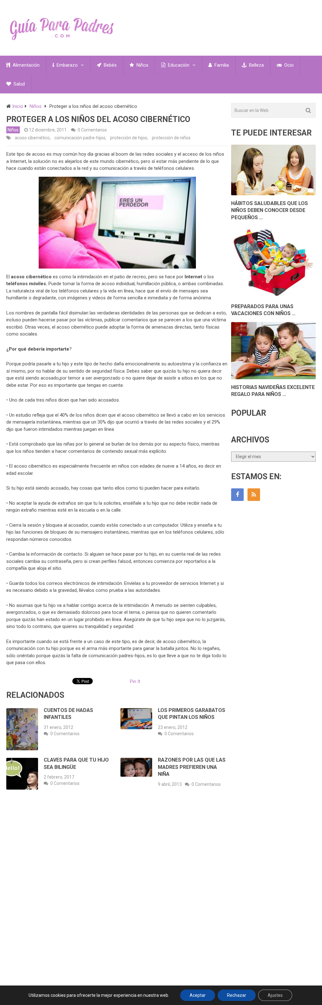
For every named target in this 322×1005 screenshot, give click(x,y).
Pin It (135, 681)
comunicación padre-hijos (79, 137)
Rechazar (236, 995)
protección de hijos (128, 137)
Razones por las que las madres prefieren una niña (191, 767)
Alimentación (25, 65)
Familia (221, 65)
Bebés (110, 65)
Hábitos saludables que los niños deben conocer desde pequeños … (269, 210)
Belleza (256, 65)
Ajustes (275, 995)
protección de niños (171, 137)
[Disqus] (117, 887)
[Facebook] (237, 494)
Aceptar (198, 995)
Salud (18, 84)
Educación (178, 65)
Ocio (288, 65)
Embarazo (66, 65)
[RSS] (253, 494)
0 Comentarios (92, 129)
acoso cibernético (32, 137)
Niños (141, 65)
